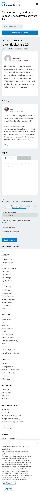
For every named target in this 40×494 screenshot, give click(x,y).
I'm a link (4, 222)
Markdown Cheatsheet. (19, 208)
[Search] (21, 26)
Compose (10, 158)
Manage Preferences (9, 489)
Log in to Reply (9, 240)
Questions (25, 12)
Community (9, 12)
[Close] (37, 443)
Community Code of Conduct (10, 246)
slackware (18, 48)
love (25, 48)
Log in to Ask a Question (20, 32)
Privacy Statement (9, 484)
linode (10, 48)
